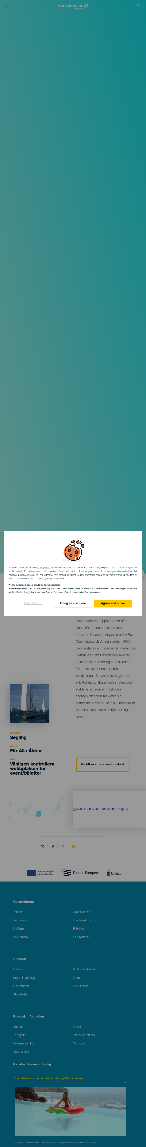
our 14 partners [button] (43, 568)
